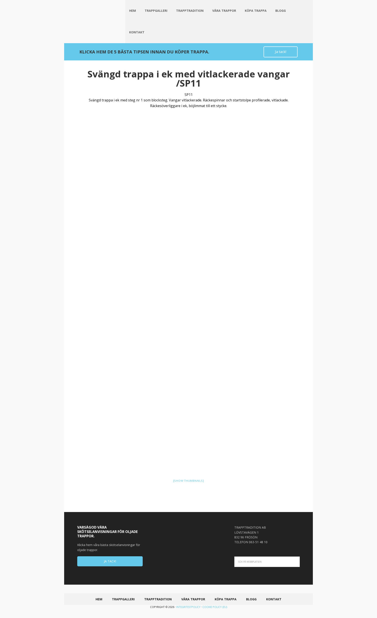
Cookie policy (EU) (214, 607)
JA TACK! (110, 561)
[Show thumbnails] (188, 481)
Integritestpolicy (188, 607)
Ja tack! (280, 51)
